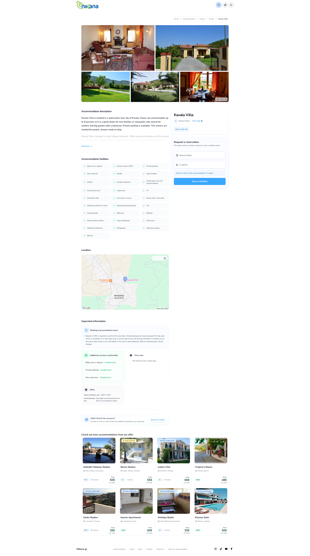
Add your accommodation (178, 549)
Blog (140, 549)
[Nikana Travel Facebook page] (231, 549)
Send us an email (157, 420)
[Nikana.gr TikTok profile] (221, 549)
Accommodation (119, 549)
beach (84, 140)
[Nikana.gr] (87, 5)
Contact (149, 549)
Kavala (181, 121)
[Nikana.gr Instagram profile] (215, 549)
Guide (132, 549)
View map (196, 121)
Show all (223, 99)
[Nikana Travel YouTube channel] (226, 549)
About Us (160, 549)
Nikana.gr (82, 549)
